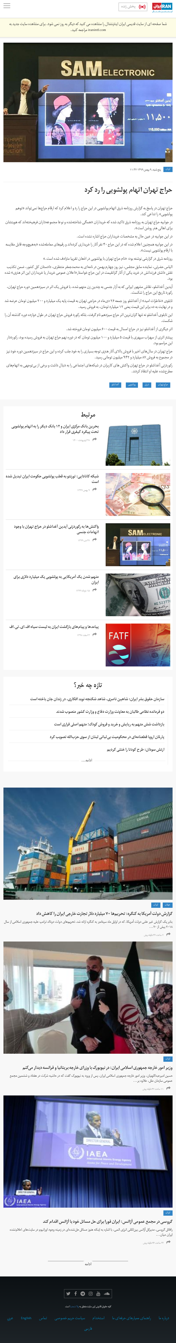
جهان (167, 905)
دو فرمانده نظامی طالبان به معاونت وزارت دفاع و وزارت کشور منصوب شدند (110, 712)
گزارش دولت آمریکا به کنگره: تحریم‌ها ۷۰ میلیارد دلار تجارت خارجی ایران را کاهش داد (104, 914)
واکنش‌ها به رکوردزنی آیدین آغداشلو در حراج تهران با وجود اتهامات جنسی (56, 530)
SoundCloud (107, 1294)
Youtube (98, 1294)
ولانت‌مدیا (74, 1307)
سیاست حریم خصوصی (70, 1319)
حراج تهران (163, 385)
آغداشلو (115, 385)
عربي (10, 1319)
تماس (43, 1319)
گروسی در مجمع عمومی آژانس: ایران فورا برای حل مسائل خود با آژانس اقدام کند (108, 1222)
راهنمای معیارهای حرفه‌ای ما (131, 1319)
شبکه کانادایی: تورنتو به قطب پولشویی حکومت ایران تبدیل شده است (52, 480)
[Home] (160, 9)
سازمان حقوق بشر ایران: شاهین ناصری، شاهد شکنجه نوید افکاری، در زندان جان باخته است (97, 700)
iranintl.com (97, 30)
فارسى (88, 1329)
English (26, 1319)
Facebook (75, 1294)
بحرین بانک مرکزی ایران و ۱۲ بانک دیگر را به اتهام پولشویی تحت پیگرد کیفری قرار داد (55, 430)
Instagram (90, 1294)
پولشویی (132, 385)
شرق (147, 385)
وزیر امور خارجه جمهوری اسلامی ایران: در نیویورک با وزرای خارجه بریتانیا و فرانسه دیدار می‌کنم (98, 1068)
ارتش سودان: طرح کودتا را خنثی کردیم (135, 750)
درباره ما (164, 1319)
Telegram (83, 1294)
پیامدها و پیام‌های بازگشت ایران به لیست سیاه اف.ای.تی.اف (54, 627)
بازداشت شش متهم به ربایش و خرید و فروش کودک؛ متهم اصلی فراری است (109, 725)
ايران (168, 169)
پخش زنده (128, 7)
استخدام (98, 1319)
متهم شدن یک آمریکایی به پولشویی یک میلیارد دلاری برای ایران (56, 580)
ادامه (88, 1265)
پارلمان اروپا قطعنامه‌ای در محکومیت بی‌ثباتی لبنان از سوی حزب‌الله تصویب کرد (107, 737)
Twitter (68, 1294)
